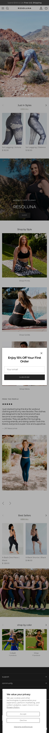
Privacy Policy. (13, 707)
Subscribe (24, 377)
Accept (23, 714)
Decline (23, 720)
